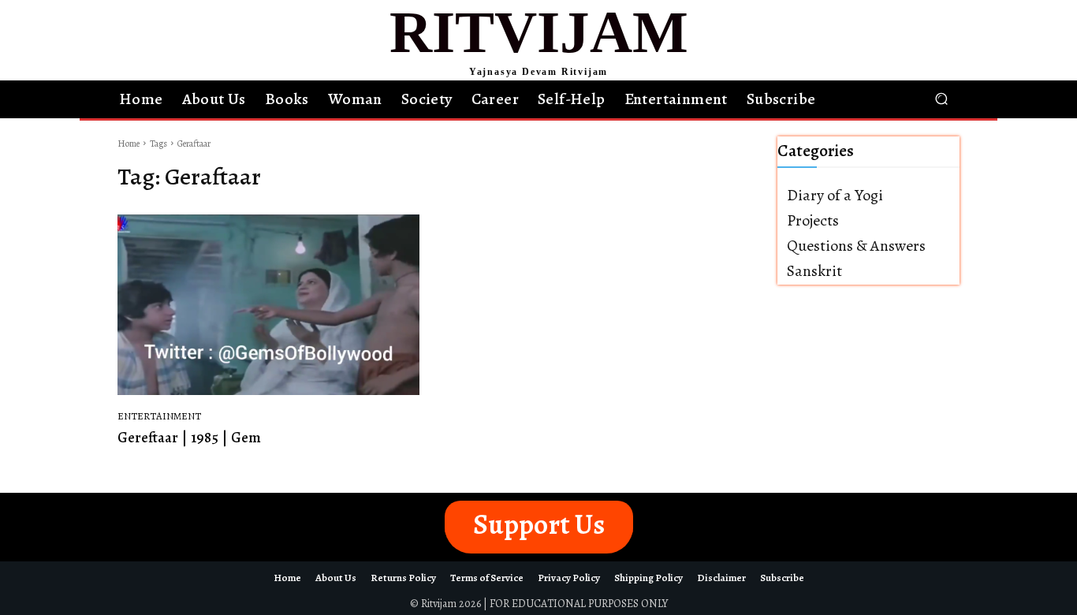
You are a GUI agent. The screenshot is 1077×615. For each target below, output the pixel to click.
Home (128, 143)
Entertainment (159, 416)
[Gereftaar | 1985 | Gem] (268, 305)
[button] (941, 98)
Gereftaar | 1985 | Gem (189, 437)
